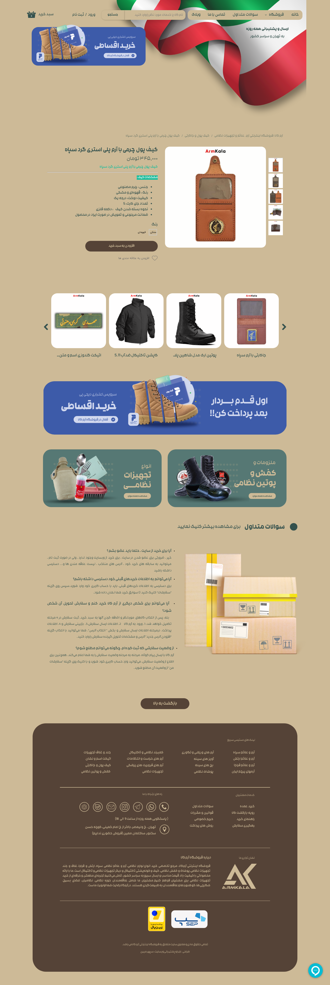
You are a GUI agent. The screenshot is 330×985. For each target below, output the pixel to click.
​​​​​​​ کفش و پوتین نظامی (96, 771)
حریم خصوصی (203, 819)
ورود (91, 15)
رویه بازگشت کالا (243, 813)
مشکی (153, 232)
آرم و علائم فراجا (244, 765)
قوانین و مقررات (201, 813)
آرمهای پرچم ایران (243, 771)
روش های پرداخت (201, 826)
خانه (295, 15)
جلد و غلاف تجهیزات (97, 752)
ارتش (91, 866)
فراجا (82, 866)
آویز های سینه (204, 759)
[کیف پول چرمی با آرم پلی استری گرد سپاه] (215, 197)
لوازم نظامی (135, 866)
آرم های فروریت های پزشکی (144, 765)
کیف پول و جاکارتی (98, 765)
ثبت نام (78, 15)
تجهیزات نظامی (152, 771)
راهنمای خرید (246, 819)
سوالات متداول (245, 15)
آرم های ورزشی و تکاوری (198, 752)
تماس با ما (216, 15)
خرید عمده (247, 806)
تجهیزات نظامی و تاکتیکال (98, 871)
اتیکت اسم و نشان (98, 759)
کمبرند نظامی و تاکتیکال (146, 752)
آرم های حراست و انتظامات (145, 759)
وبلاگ (196, 15)
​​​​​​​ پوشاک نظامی (204, 772)
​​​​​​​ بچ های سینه (204, 765)
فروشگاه (276, 15)
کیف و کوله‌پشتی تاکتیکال (141, 871)
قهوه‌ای (142, 232)
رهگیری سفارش (243, 826)
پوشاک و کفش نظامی (175, 871)
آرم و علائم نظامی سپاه (111, 866)
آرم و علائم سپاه (244, 752)
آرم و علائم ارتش (244, 759)
